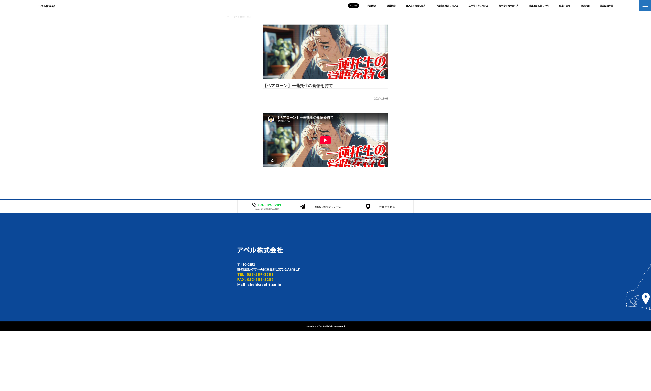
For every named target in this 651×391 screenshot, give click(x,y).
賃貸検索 (391, 5)
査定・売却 (564, 5)
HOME (353, 5)
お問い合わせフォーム (328, 206)
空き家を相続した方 (416, 5)
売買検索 (372, 5)
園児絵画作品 (606, 5)
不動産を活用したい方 (447, 5)
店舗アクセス (387, 206)
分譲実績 (585, 5)
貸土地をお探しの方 (539, 5)
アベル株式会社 (47, 5)
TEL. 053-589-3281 (255, 274)
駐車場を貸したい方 (478, 5)
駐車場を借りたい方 (509, 5)
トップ (225, 16)
